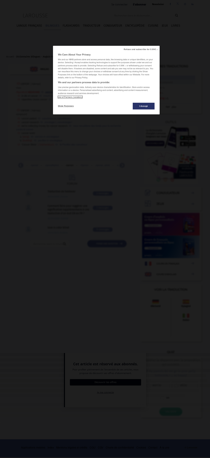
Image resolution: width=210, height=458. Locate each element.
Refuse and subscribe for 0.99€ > (141, 49)
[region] (106, 80)
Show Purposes (66, 105)
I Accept (143, 106)
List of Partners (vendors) (70, 97)
